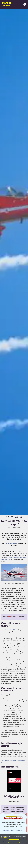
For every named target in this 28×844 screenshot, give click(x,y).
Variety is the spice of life (8, 630)
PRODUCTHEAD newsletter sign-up (12, 830)
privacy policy (4, 837)
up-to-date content (11, 543)
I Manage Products (6, 4)
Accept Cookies (14, 841)
